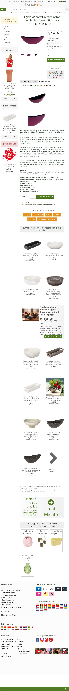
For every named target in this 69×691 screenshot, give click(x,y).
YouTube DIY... (50, 85)
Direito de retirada (8, 597)
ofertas (39, 85)
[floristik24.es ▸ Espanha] (57, 605)
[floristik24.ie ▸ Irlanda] (41, 607)
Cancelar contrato (8, 600)
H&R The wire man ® (9, 641)
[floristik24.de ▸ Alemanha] (49, 605)
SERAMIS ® (5, 649)
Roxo (5, 29)
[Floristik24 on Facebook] (38, 640)
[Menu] (3, 9)
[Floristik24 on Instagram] (42, 640)
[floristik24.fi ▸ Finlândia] (61, 605)
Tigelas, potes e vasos (19, 12)
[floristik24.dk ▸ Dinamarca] (53, 605)
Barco (57, 215)
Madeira (6, 34)
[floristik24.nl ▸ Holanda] (57, 607)
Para (49, 215)
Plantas (32, 219)
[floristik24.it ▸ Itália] (45, 607)
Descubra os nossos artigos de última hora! (9, 168)
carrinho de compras (51, 1)
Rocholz (20, 646)
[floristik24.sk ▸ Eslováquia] (37, 610)
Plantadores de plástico (33, 12)
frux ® (20, 639)
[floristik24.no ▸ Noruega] (53, 607)
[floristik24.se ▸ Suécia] (65, 607)
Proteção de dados (8, 593)
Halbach (21, 641)
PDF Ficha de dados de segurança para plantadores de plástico (38, 204)
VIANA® (4, 654)
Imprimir (4, 588)
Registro (64, 1)
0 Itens (5, 689)
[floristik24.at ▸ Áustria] (37, 605)
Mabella (20, 644)
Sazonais (6, 31)
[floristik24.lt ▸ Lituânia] (49, 607)
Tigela (27, 215)
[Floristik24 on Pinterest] (47, 640)
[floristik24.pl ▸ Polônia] (61, 607)
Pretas (5, 26)
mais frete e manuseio (45, 486)
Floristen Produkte (8, 639)
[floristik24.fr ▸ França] (65, 605)
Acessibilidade (7, 605)
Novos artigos (10, 106)
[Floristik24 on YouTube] (51, 640)
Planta (5, 37)
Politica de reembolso (9, 595)
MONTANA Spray (7, 646)
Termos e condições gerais (11, 590)
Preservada (7, 40)
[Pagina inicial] (11, 12)
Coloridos (6, 42)
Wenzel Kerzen (23, 654)
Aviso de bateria (7, 602)
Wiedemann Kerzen (8, 656)
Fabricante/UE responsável (28, 203)
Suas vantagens (27, 85)
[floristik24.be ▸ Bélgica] (41, 605)
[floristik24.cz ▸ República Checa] (41, 610)
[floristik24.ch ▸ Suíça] (45, 605)
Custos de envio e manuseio (11, 607)
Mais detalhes (45, 81)
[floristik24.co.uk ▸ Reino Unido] (37, 607)
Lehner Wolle (6, 644)
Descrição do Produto (30, 81)
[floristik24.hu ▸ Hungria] (45, 610)
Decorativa (39, 215)
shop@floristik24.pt (9, 615)
